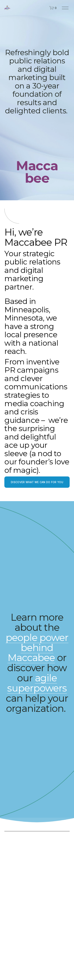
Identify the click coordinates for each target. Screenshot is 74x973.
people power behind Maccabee (37, 648)
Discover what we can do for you (37, 482)
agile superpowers (37, 683)
